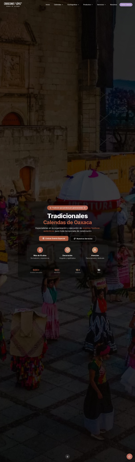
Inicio (48, 4)
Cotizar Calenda (126, 4)
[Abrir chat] (129, 456)
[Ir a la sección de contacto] (67, 457)
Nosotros (113, 4)
